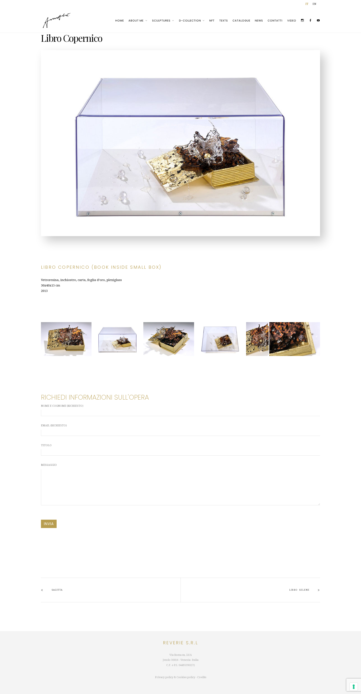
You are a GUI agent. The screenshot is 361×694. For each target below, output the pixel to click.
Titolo (46, 445)
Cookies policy (186, 677)
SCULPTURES (161, 20)
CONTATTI (275, 20)
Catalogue (241, 20)
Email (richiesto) (54, 425)
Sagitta (57, 590)
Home (119, 20)
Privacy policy (164, 677)
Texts (223, 20)
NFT (212, 20)
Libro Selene (299, 590)
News (259, 20)
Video (291, 20)
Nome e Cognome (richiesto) (62, 405)
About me (136, 20)
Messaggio (49, 464)
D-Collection (190, 20)
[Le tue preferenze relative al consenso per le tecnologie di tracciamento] (354, 687)
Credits (201, 677)
